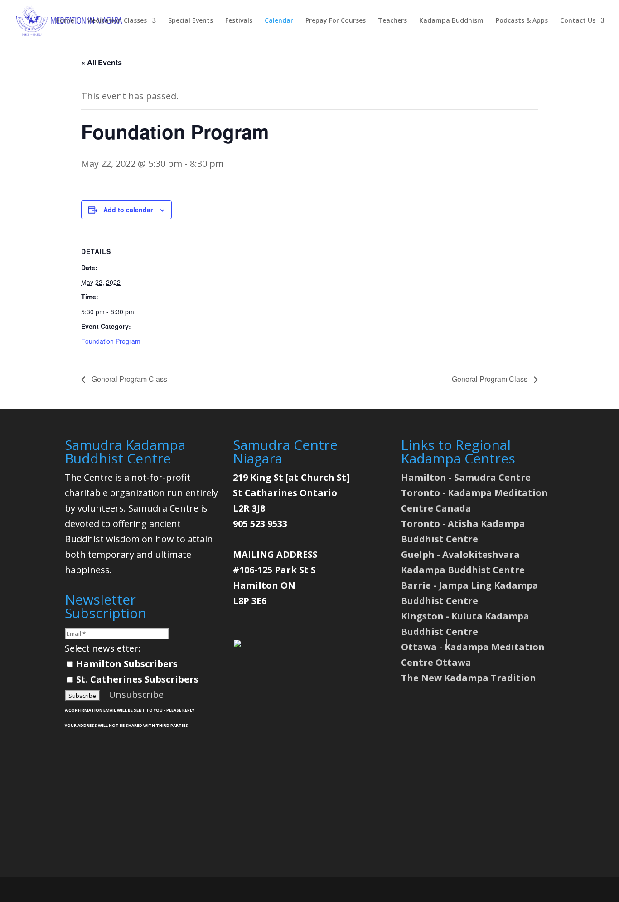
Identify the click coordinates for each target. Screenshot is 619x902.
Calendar (279, 20)
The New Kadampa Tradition (468, 678)
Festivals (238, 20)
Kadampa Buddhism (451, 20)
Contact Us (577, 20)
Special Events (190, 20)
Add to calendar (128, 209)
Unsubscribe (136, 694)
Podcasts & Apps (522, 20)
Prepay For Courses (335, 20)
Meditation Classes (116, 20)
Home (64, 20)
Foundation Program (110, 341)
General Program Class (128, 379)
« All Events (101, 62)
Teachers (392, 20)
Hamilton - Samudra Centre (466, 477)
